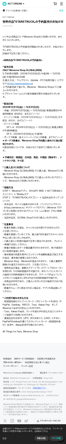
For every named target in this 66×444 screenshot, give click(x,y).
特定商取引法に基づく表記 (37, 362)
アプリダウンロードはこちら (50, 421)
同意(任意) (41, 438)
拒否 (4, 438)
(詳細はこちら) (41, 431)
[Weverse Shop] (4, 4)
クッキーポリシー (11, 366)
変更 (61, 10)
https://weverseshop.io (20, 83)
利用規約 (7, 359)
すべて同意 (56, 438)
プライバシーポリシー (12, 362)
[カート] (55, 4)
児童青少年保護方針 (46, 359)
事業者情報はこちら (39, 388)
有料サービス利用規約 (24, 359)
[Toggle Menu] (61, 4)
